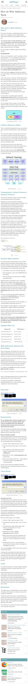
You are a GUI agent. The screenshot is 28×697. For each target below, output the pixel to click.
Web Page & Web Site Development (17, 625)
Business (17, 5)
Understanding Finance (14, 648)
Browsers (10, 662)
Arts (2, 5)
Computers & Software (14, 614)
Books (11, 5)
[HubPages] (14, 2)
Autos (6, 5)
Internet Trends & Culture (15, 632)
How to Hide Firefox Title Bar (15, 672)
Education (23, 5)
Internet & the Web (13, 640)
